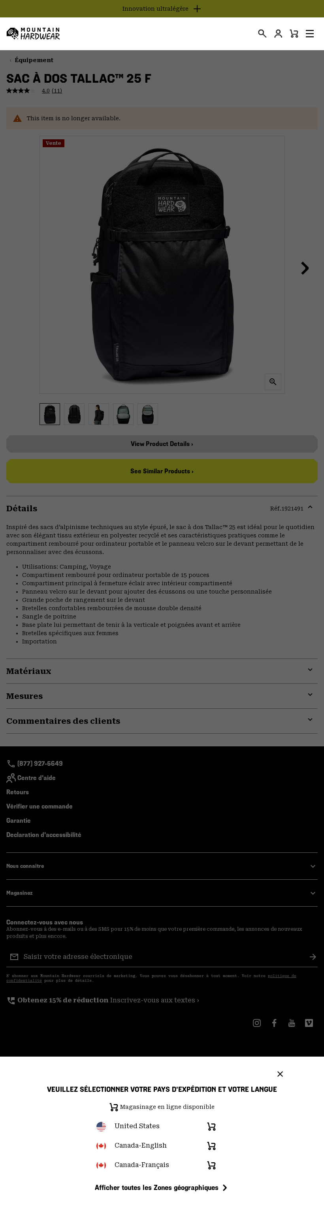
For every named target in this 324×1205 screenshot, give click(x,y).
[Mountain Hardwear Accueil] (33, 34)
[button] (310, 34)
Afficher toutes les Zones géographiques (157, 1187)
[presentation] (262, 34)
